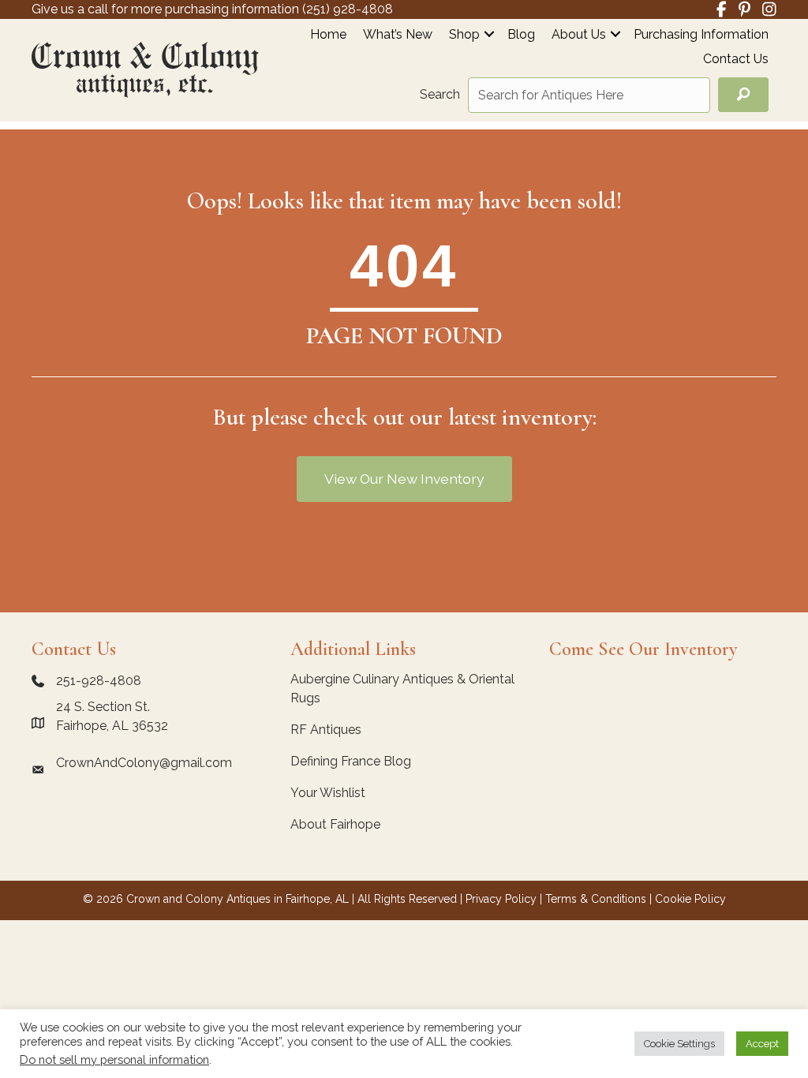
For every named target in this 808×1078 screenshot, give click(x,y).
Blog (521, 35)
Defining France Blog (350, 761)
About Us (579, 35)
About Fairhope (335, 824)
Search (440, 94)
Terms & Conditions (595, 899)
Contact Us (736, 59)
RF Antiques (325, 729)
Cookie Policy (690, 899)
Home (328, 35)
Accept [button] (762, 1044)
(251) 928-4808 (347, 9)
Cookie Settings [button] (679, 1044)
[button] (489, 34)
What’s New (397, 35)
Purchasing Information (701, 35)
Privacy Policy (501, 899)
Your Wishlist (327, 792)
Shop (464, 35)
